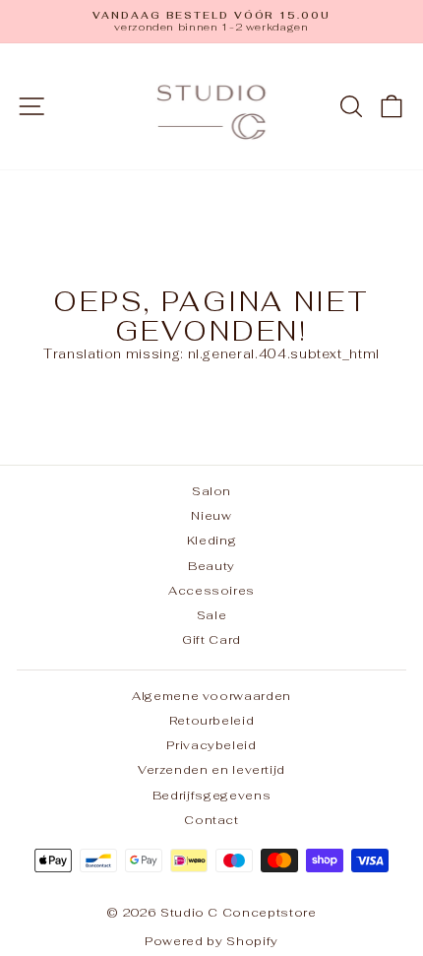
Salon (211, 490)
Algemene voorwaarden (211, 695)
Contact (211, 819)
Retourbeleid (212, 720)
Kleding (212, 540)
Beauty (211, 565)
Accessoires (211, 590)
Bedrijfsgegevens (211, 795)
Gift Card (211, 639)
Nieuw (211, 515)
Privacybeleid (211, 744)
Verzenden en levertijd (211, 769)
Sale (212, 614)
